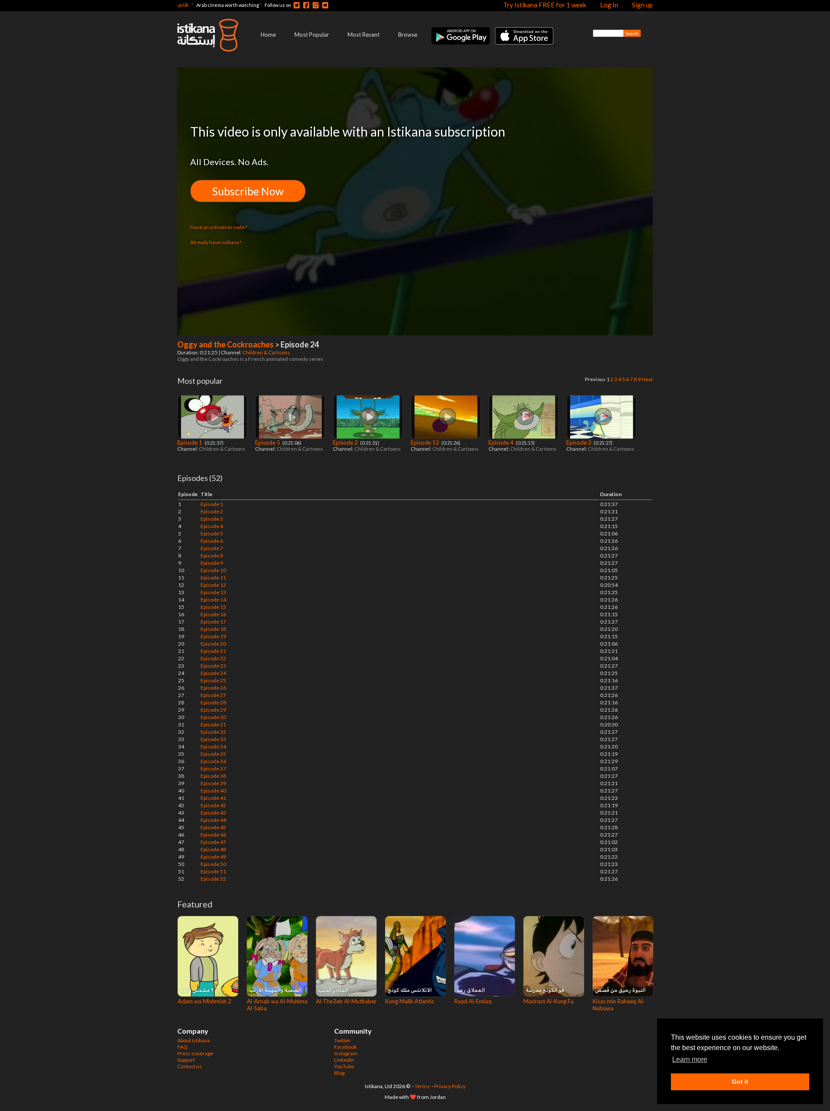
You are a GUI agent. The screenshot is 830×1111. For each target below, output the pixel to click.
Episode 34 (213, 746)
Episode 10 (213, 570)
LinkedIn (344, 1060)
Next (647, 379)
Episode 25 (213, 680)
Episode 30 (213, 717)
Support (186, 1060)
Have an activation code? (218, 227)
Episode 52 (426, 442)
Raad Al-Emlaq (473, 1001)
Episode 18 (213, 629)
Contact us (189, 1066)
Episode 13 (213, 592)
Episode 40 (213, 790)
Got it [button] (740, 1081)
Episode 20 (213, 643)
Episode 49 (213, 856)
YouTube (344, 1066)
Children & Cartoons (267, 352)
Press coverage (195, 1053)
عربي (182, 3)
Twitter (342, 1040)
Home (268, 34)
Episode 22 (213, 658)
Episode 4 (501, 442)
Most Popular (311, 34)
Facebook (345, 1047)
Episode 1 (190, 442)
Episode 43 (213, 812)
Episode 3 (579, 442)
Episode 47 (213, 842)
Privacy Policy (450, 1086)
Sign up (642, 5)
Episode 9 (212, 563)
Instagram (346, 1053)
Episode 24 (213, 673)
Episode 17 (213, 621)
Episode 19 (213, 636)
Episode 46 (213, 834)
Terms (422, 1086)
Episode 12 (213, 585)
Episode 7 (212, 548)
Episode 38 (213, 776)
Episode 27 (213, 695)
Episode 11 (213, 577)
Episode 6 (212, 541)
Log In (609, 5)
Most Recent (364, 34)
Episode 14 (213, 599)
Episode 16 (213, 614)
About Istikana (193, 1040)
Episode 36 (213, 761)
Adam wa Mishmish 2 (204, 1001)
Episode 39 (213, 783)
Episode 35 (213, 754)
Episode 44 (213, 820)
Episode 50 (213, 864)
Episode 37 (213, 768)
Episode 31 (213, 724)
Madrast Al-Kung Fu (549, 1001)
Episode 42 (213, 805)
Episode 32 (213, 732)
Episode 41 (213, 798)
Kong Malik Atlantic (409, 1001)
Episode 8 (212, 555)
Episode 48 (213, 849)
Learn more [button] (689, 1059)
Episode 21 (213, 651)
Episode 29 (213, 710)
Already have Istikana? (215, 242)
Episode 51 (213, 871)
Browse (407, 34)
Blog (339, 1073)
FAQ (182, 1047)
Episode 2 (346, 442)
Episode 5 (268, 442)
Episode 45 (213, 827)
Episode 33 (213, 739)
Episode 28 (213, 702)
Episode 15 (213, 607)
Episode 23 (213, 665)
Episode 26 (213, 687)
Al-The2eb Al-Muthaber (346, 1001)
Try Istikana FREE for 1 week (544, 5)
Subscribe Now (248, 191)
